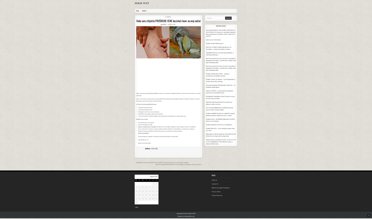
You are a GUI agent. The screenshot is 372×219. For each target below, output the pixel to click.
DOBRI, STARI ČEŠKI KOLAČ (214, 43)
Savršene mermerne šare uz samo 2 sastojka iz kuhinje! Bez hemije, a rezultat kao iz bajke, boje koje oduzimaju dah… (221, 60)
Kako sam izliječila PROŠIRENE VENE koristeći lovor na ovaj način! (168, 21)
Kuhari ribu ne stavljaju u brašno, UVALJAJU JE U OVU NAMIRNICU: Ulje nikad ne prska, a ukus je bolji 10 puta (221, 142)
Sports (169, 17)
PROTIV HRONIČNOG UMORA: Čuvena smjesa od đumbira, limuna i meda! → (178, 164)
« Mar (136, 207)
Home (137, 11)
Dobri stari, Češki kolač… (213, 40)
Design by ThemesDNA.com (186, 216)
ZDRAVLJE (144, 11)
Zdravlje (164, 24)
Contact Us (215, 184)
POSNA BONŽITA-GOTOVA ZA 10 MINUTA (219, 125)
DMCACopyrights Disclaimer (221, 188)
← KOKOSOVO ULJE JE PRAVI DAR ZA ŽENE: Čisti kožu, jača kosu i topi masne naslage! (162, 162)
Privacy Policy (216, 191)
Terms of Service (217, 195)
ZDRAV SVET (142, 3)
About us (214, 180)
